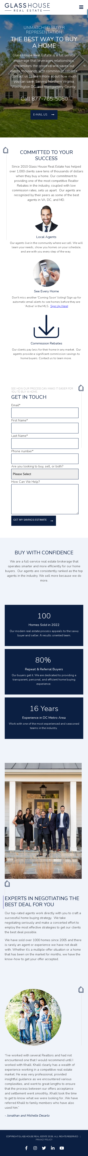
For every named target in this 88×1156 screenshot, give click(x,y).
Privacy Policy (44, 1139)
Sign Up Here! (59, 306)
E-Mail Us (40, 115)
